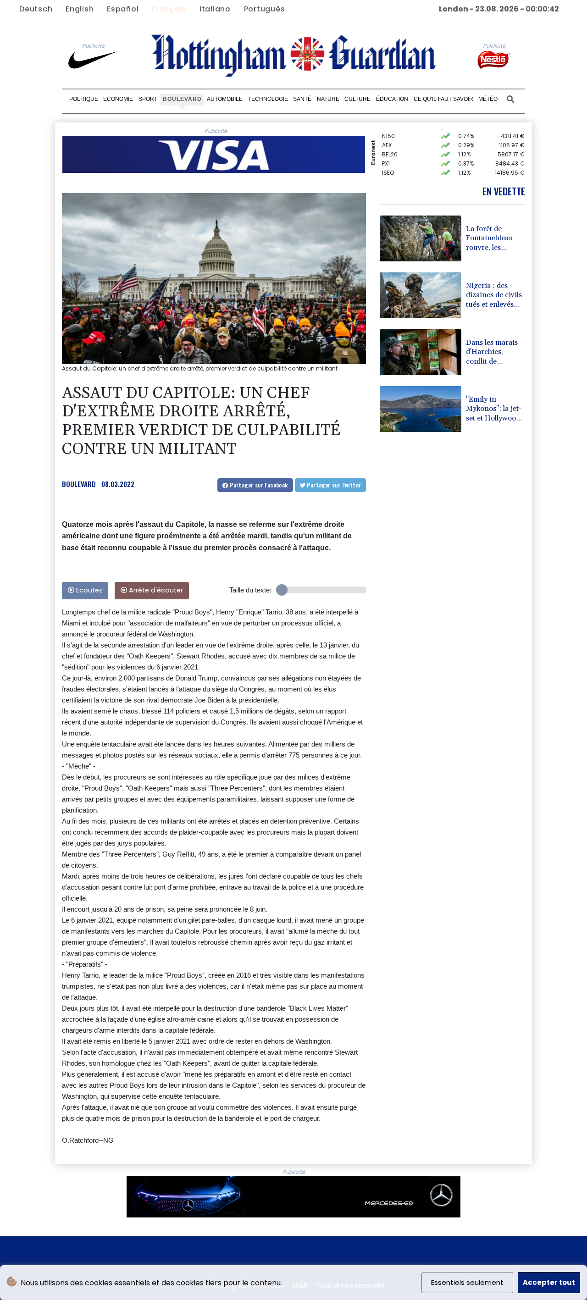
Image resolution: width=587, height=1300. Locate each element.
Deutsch (35, 9)
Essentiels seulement (467, 1282)
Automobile (225, 99)
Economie (118, 99)
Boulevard (182, 99)
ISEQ (388, 165)
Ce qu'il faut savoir (443, 99)
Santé (302, 99)
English (80, 9)
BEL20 (390, 146)
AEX (387, 137)
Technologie (268, 99)
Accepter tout (549, 1282)
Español (122, 9)
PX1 (386, 156)
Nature (328, 99)
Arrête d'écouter (155, 590)
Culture (357, 99)
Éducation (392, 99)
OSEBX (390, 174)
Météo (488, 99)
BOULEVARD (79, 484)
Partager (258, 485)
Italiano (215, 9)
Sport (147, 99)
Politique (83, 99)
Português (264, 9)
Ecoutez (88, 590)
